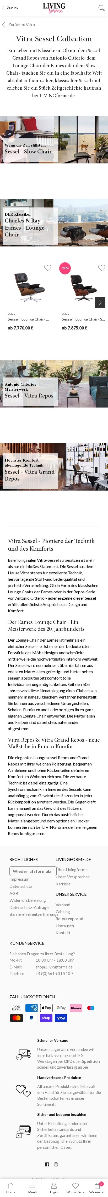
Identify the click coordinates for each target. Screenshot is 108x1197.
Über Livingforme (72, 869)
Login (54, 1192)
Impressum (19, 878)
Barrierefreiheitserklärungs (33, 914)
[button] (44, 267)
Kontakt (63, 932)
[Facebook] (47, 1165)
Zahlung (63, 911)
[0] (97, 1188)
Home (10, 1192)
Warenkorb (97, 1192)
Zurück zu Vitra (21, 24)
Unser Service (71, 893)
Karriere (63, 883)
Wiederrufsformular (33, 871)
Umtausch (65, 925)
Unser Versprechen (73, 876)
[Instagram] (56, 1165)
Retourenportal (69, 918)
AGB (13, 893)
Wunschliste (75, 1192)
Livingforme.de (73, 859)
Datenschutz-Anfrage (28, 907)
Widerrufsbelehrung (27, 900)
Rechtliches (23, 859)
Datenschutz (20, 886)
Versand (63, 904)
